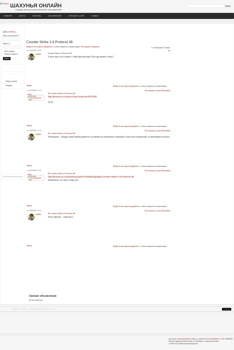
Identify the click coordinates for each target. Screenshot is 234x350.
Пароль (6, 44)
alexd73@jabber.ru (214, 339)
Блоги (22, 16)
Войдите (29, 47)
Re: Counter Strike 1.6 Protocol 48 (61, 93)
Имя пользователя (11, 36)
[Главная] (4, 3)
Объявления (54, 16)
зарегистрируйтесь (45, 47)
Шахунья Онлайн (36, 5)
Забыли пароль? (11, 54)
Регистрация (9, 51)
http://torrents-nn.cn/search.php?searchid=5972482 (72, 97)
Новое (95, 16)
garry (30, 94)
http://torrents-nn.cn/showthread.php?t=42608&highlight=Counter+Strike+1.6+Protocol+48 (91, 177)
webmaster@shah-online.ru (187, 339)
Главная (7, 16)
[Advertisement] (98, 32)
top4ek (38, 54)
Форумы (36, 16)
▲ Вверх (226, 309)
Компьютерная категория (39, 309)
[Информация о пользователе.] (31, 60)
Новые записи (11, 81)
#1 (169, 51)
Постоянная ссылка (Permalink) (157, 91)
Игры (54, 309)
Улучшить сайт (76, 16)
